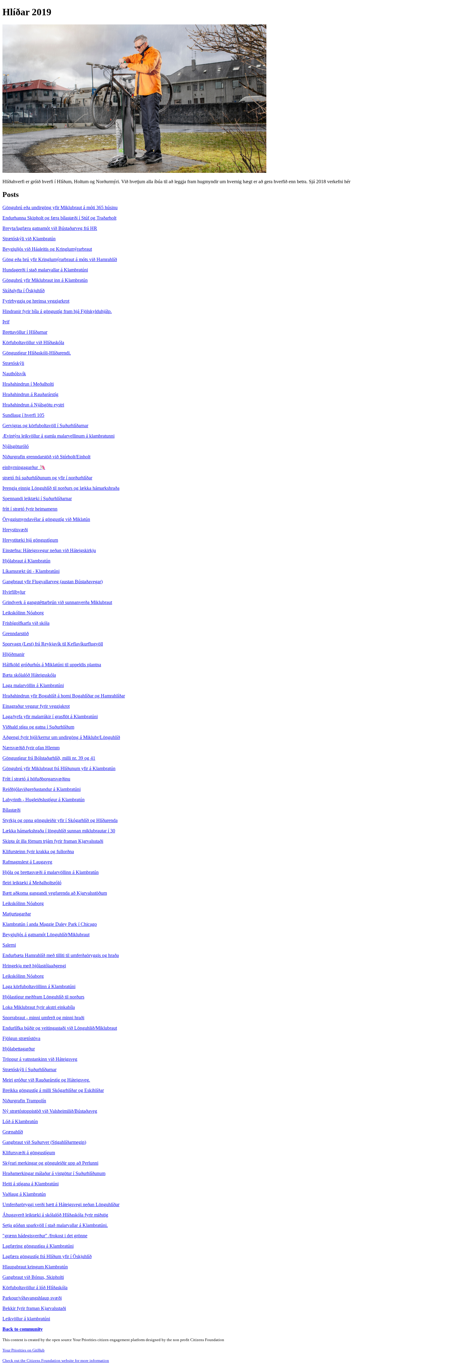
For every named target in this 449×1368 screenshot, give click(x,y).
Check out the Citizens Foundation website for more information (55, 1360)
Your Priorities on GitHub (23, 1350)
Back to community (22, 1329)
